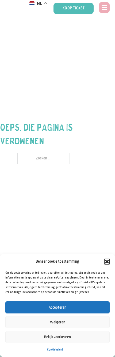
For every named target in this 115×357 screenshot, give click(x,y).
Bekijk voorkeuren (57, 337)
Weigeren (57, 322)
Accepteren (57, 307)
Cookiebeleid (55, 349)
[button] (107, 261)
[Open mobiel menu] (104, 7)
